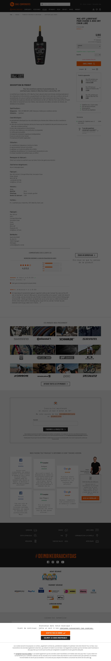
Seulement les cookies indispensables (55, 638)
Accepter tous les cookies (54, 633)
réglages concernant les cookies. (76, 628)
